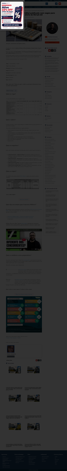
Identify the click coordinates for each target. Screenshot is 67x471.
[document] (33, 235)
